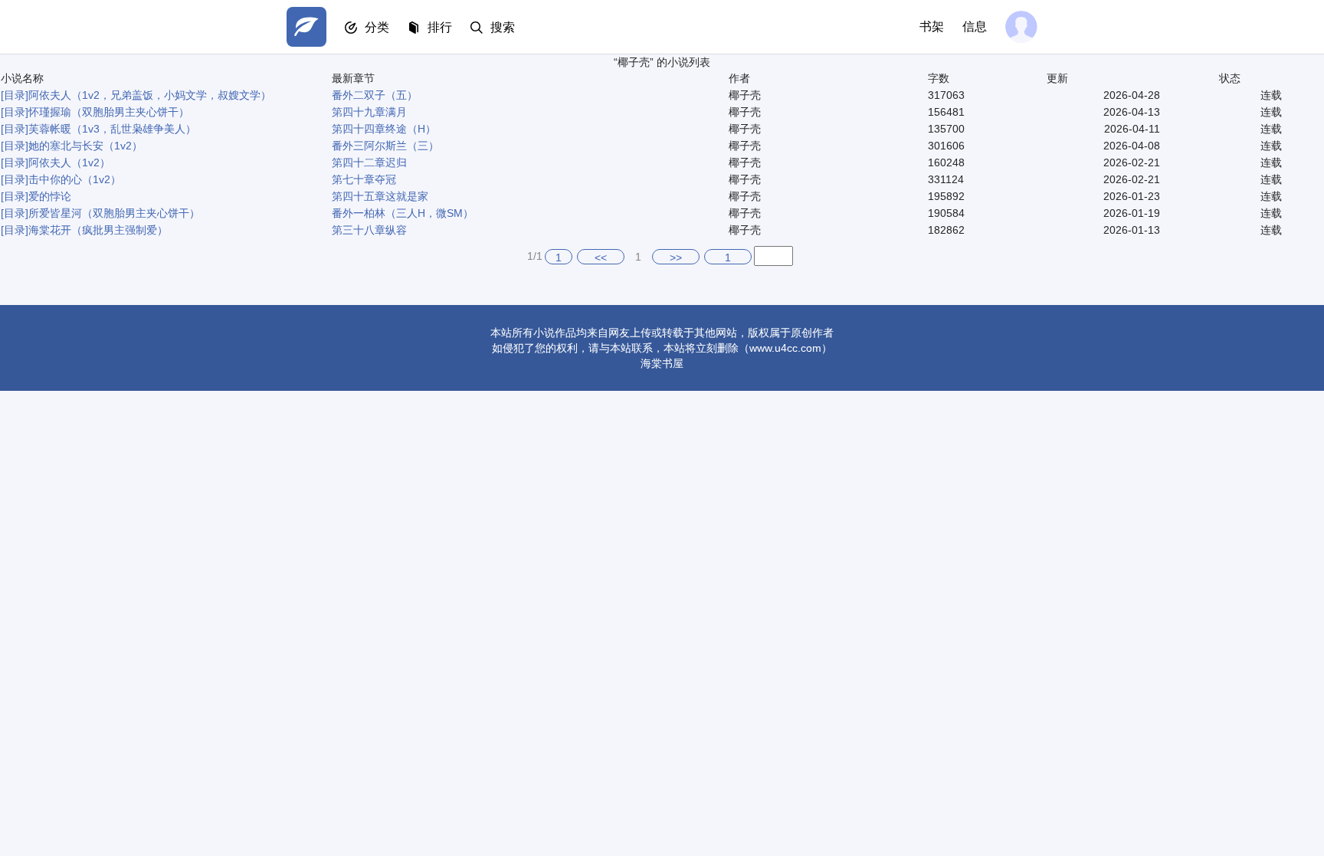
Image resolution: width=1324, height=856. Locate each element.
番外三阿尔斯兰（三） (385, 145)
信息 (974, 26)
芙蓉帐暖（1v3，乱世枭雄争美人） (112, 129)
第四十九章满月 (369, 112)
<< (601, 257)
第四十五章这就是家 (380, 196)
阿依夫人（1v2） (69, 162)
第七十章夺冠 (364, 179)
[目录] (14, 95)
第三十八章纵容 (369, 230)
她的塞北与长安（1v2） (85, 145)
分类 (377, 27)
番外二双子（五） (375, 95)
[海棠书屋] (306, 27)
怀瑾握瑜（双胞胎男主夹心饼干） (108, 112)
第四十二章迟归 (369, 162)
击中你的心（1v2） (74, 179)
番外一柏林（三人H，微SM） (403, 213)
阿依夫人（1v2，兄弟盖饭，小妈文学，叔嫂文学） (149, 95)
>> (676, 257)
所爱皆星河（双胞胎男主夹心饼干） (114, 213)
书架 (931, 26)
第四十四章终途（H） (384, 129)
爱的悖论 (49, 196)
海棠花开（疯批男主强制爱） (98, 230)
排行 (440, 27)
